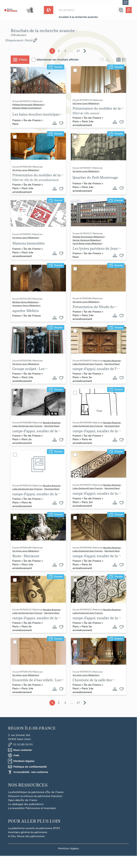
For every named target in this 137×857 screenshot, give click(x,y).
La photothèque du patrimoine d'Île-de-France (36, 792)
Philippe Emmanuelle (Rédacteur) (28, 104)
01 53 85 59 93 (23, 744)
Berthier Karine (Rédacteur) (25, 302)
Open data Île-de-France (22, 800)
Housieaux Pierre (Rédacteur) (26, 305)
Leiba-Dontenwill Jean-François (88, 364)
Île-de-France (32, 120)
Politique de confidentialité (30, 767)
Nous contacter (22, 750)
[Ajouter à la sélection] (61, 123)
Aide (16, 755)
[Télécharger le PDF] (55, 123)
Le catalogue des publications (26, 804)
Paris (15, 124)
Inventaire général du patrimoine (27, 832)
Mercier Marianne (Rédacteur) (87, 240)
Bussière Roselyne (112, 360)
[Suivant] (85, 51)
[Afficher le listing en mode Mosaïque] (118, 60)
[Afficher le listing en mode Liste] (124, 60)
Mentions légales (24, 761)
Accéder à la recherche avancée (78, 17)
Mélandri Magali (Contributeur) (27, 108)
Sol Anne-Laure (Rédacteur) (86, 103)
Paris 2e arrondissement (22, 441)
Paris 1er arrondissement (83, 504)
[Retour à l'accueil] (10, 10)
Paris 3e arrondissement (82, 379)
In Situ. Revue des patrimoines (26, 836)
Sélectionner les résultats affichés (58, 60)
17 (78, 51)
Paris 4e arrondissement (82, 441)
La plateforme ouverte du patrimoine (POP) (34, 828)
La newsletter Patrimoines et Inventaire (32, 808)
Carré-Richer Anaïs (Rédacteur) (87, 243)
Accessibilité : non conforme (30, 772)
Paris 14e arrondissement (83, 123)
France (16, 120)
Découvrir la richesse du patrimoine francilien (35, 796)
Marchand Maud (111, 364)
